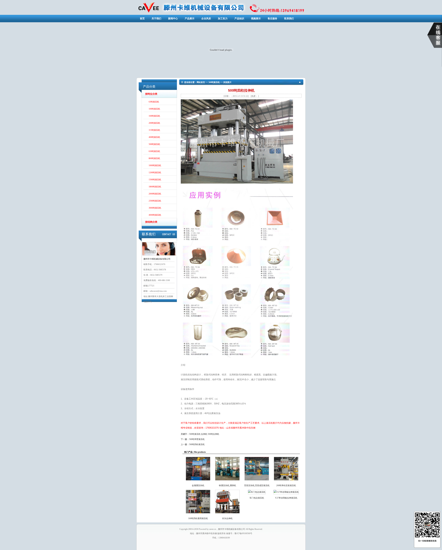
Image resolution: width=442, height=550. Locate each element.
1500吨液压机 (155, 180)
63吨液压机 (154, 102)
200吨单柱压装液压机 (286, 485)
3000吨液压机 (155, 208)
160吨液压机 (154, 116)
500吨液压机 (154, 144)
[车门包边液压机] (257, 492)
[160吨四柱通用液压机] (198, 514)
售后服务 (272, 18)
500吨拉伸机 (213, 434)
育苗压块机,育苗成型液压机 (257, 485)
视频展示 (256, 18)
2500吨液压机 (155, 201)
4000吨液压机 (155, 215)
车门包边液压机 (256, 498)
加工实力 (223, 18)
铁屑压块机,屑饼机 (227, 485)
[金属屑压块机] (198, 481)
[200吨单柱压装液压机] (286, 481)
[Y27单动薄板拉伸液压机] (286, 492)
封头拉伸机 (227, 518)
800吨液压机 (154, 159)
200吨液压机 (154, 123)
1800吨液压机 (155, 187)
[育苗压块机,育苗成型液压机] (256, 481)
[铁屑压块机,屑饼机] (227, 481)
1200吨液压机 (155, 173)
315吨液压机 (154, 130)
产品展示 (189, 18)
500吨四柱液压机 (197, 444)
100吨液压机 (154, 109)
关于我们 (156, 18)
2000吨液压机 (155, 194)
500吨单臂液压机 (197, 439)
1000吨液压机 (155, 166)
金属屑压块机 (198, 485)
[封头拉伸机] (227, 514)
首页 (142, 18)
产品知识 (239, 18)
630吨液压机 (154, 152)
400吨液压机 (154, 137)
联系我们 (289, 18)
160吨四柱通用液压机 (198, 518)
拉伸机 (204, 434)
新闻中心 (173, 18)
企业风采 (206, 18)
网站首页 (201, 82)
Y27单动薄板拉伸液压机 (286, 498)
